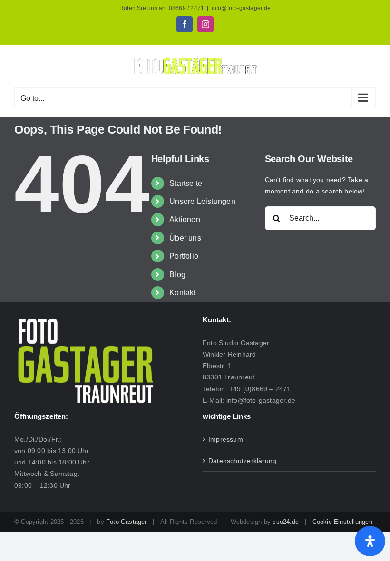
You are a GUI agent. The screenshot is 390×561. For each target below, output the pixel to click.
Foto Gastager (126, 521)
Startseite (185, 183)
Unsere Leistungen (202, 201)
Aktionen (184, 219)
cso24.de (286, 521)
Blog (177, 275)
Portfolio (183, 256)
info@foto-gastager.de (241, 8)
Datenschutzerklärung (242, 460)
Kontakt (182, 293)
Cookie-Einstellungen (342, 521)
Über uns (185, 238)
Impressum (225, 439)
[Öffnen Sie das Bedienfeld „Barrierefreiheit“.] (370, 541)
